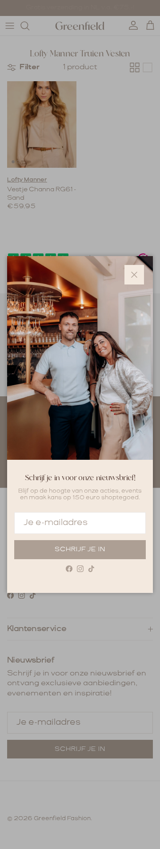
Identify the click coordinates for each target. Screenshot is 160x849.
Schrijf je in (80, 549)
